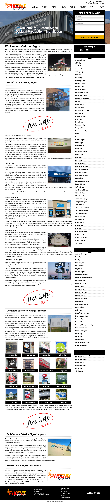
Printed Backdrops (81, 169)
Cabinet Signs (80, 83)
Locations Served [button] (65, 497)
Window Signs (80, 240)
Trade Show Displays (82, 208)
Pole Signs (78, 160)
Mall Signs (78, 310)
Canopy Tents (79, 86)
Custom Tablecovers (82, 98)
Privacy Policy (64, 491)
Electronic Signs (80, 116)
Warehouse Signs (81, 345)
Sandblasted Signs (81, 190)
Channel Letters (80, 89)
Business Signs (83, 7)
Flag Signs (78, 119)
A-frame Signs (80, 60)
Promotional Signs (81, 175)
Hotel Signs (79, 301)
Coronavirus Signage (82, 92)
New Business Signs (81, 316)
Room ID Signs (80, 184)
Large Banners (80, 137)
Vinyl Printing (79, 219)
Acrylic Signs (79, 66)
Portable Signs (80, 163)
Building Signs (80, 81)
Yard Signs (78, 243)
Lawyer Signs (79, 307)
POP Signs (78, 157)
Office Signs (79, 154)
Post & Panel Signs (81, 166)
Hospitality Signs (81, 298)
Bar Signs (78, 260)
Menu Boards (79, 145)
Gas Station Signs (81, 292)
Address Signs (80, 69)
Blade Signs (79, 78)
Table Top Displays (81, 199)
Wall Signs (78, 228)
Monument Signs (81, 151)
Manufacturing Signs (82, 313)
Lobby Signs (79, 143)
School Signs (79, 339)
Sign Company (35, 7)
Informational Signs (82, 131)
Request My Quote (88, 37)
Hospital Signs (80, 295)
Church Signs (79, 266)
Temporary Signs (81, 202)
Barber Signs (79, 263)
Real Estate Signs (81, 328)
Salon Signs (79, 336)
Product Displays (80, 172)
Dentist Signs (79, 286)
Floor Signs (79, 122)
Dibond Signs (79, 104)
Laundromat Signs (81, 304)
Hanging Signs (80, 128)
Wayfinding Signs (81, 231)
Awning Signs (79, 72)
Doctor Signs (79, 289)
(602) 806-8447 (96, 1)
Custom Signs (72, 7)
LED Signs (78, 134)
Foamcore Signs (80, 125)
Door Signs (79, 113)
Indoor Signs (44, 7)
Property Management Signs (84, 325)
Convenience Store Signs (83, 277)
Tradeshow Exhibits (81, 213)
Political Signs (80, 322)
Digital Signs (79, 107)
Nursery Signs (80, 319)
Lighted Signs (80, 140)
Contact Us (102, 7)
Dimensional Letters (82, 110)
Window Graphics (81, 237)
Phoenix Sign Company (67, 489)
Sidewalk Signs (80, 193)
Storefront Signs (81, 196)
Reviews (92, 6)
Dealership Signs (80, 283)
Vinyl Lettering (80, 216)
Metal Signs (79, 148)
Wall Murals (79, 225)
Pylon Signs (79, 178)
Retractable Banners (82, 181)
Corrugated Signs (81, 95)
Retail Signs (79, 334)
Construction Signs (81, 274)
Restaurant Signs (81, 331)
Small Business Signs (82, 342)
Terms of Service (65, 493)
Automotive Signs (81, 254)
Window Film (79, 234)
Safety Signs (79, 187)
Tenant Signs (79, 205)
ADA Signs (78, 63)
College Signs (80, 272)
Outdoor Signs (54, 7)
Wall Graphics (79, 222)
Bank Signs (79, 257)
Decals (77, 101)
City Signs (78, 269)
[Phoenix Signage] (16, 492)
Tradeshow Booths (81, 211)
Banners (78, 75)
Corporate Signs (80, 280)
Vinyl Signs (64, 7)
